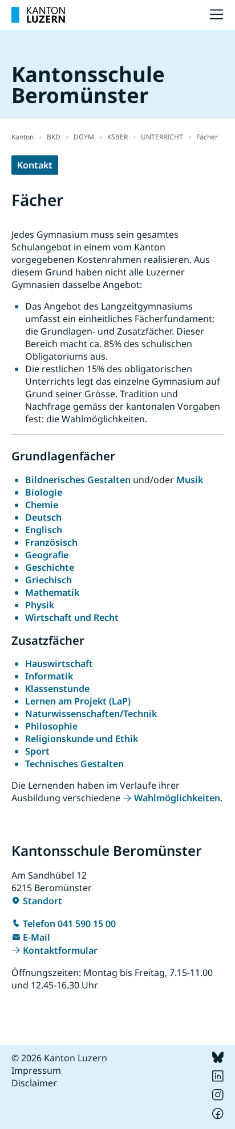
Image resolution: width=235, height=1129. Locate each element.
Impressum (36, 1070)
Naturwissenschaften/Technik (91, 713)
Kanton (22, 137)
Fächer (207, 137)
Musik (189, 479)
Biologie (43, 492)
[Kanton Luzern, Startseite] (38, 15)
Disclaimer (34, 1083)
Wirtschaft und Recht (72, 617)
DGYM (84, 137)
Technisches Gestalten (74, 763)
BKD (53, 137)
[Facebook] (218, 1116)
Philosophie (51, 726)
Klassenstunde (57, 688)
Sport (37, 751)
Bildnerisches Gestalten (78, 479)
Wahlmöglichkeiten (177, 798)
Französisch (51, 542)
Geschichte (49, 567)
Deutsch (43, 517)
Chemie (41, 504)
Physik (39, 605)
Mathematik (52, 592)
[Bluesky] (218, 1059)
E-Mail (36, 937)
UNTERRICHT (162, 137)
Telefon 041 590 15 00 (69, 923)
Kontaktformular (60, 950)
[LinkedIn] (218, 1078)
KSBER (117, 137)
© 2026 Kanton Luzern (59, 1058)
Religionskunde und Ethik (81, 738)
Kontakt (34, 165)
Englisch (43, 530)
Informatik (49, 676)
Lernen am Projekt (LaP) (78, 701)
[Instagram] (218, 1097)
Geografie (46, 555)
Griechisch (48, 580)
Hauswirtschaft (59, 663)
